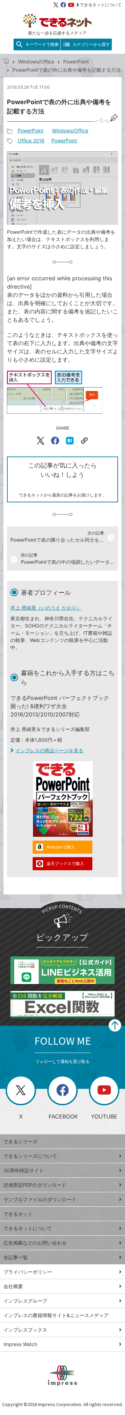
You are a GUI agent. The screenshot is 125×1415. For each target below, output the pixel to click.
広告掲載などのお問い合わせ (35, 1243)
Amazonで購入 (61, 847)
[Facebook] (63, 5)
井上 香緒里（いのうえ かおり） (45, 608)
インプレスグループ (25, 1301)
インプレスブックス (25, 1330)
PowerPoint (76, 61)
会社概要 (13, 1286)
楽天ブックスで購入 (65, 863)
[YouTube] (71, 5)
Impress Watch (20, 1344)
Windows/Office (36, 61)
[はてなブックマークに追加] (69, 440)
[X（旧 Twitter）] (55, 4)
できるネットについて (101, 4)
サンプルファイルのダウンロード (39, 1199)
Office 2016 (31, 140)
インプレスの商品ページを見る (49, 750)
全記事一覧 (15, 1257)
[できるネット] (6, 61)
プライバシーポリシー (27, 1272)
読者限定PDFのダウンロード (34, 1185)
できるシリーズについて (30, 1156)
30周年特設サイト (23, 1170)
